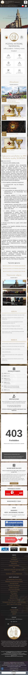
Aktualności (14, 83)
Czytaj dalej (13, 483)
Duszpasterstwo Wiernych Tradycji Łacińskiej (14, 602)
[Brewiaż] (23, 549)
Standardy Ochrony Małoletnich (14, 574)
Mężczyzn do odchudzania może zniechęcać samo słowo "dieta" (13, 314)
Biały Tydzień (10, 150)
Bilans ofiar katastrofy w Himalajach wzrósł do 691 (11, 325)
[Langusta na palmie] (5, 549)
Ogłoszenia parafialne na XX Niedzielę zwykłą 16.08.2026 (14, 271)
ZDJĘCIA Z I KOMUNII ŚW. (15, 117)
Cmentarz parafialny (14, 565)
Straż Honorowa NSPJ (14, 589)
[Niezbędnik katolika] (14, 523)
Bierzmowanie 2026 (12, 134)
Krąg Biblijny (14, 594)
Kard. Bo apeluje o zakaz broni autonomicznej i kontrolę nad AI (13, 343)
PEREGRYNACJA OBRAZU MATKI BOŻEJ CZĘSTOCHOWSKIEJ (15, 101)
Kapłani (14, 571)
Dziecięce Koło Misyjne (14, 585)
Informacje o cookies (14, 670)
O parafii (14, 557)
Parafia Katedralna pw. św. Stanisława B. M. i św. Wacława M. (12, 2)
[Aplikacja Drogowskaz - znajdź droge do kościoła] (14, 539)
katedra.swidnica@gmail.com (7, 5)
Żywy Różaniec (14, 591)
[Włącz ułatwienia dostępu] (26, 6)
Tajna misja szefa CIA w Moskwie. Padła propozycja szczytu (12, 328)
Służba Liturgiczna (14, 587)
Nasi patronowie (14, 561)
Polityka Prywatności (14, 668)
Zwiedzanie (14, 563)
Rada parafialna (14, 596)
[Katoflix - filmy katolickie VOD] (14, 549)
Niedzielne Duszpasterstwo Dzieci (14, 581)
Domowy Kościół (14, 583)
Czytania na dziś (14, 610)
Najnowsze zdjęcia (14, 276)
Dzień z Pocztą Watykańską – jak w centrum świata (11, 349)
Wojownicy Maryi (14, 598)
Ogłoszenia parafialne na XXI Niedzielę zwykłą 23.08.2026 (14, 268)
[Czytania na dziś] (14, 531)
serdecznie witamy (14, 25)
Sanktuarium (14, 559)
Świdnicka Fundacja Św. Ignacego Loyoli (14, 569)
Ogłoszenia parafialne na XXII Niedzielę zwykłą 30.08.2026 (14, 157)
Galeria (14, 614)
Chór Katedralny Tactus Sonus (14, 579)
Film (14, 567)
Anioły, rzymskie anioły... (6, 351)
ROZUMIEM (13, 672)
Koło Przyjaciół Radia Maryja (14, 604)
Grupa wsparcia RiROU (14, 600)
